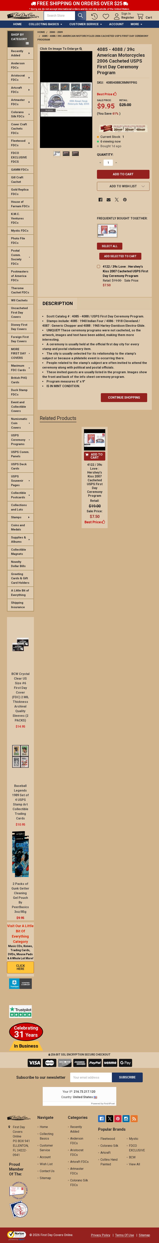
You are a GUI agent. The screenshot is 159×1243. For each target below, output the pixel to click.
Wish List (46, 1164)
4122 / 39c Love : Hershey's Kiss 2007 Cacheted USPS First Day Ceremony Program (125, 271)
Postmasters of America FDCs (19, 276)
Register (127, 17)
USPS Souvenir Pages (17, 481)
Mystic (133, 1139)
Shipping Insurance (18, 605)
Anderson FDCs (18, 66)
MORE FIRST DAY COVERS (18, 353)
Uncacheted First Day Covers (19, 312)
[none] (66, 99)
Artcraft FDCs (16, 90)
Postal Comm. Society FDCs (16, 257)
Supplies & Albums (18, 540)
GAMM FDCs (20, 169)
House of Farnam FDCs (20, 204)
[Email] (108, 199)
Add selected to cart (120, 256)
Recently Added (17, 53)
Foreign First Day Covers (20, 339)
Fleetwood (107, 1139)
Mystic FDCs (19, 230)
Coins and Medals (18, 527)
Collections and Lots (19, 507)
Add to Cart (97, 456)
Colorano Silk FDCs (17, 114)
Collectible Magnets (18, 552)
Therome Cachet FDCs (20, 290)
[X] (116, 199)
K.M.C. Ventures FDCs (17, 218)
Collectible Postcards (18, 495)
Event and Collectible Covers (18, 407)
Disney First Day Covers (19, 327)
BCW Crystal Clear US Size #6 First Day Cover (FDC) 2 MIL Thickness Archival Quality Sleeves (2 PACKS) (20, 697)
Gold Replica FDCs (20, 192)
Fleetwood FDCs (18, 143)
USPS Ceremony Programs (18, 440)
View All (134, 1164)
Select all (110, 246)
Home (17, 24)
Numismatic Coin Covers (19, 423)
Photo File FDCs (18, 241)
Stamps (16, 517)
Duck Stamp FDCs (19, 392)
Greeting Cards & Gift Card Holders (20, 578)
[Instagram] (126, 1118)
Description (57, 303)
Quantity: (105, 154)
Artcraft (105, 1152)
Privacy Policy (100, 1235)
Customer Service (84, 24)
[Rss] (134, 1118)
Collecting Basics (44, 24)
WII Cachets (19, 300)
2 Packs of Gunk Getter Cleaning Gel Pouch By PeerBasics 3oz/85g (20, 898)
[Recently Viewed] (95, 17)
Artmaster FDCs (18, 102)
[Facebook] (100, 199)
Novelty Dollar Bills (18, 564)
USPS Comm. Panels (20, 454)
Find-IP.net (109, 1103)
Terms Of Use (124, 1235)
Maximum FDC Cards (18, 368)
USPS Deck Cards (19, 466)
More (135, 24)
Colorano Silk (109, 1146)
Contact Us (47, 1171)
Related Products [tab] (58, 418)
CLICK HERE (20, 967)
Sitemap (45, 1178)
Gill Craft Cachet (17, 180)
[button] (123, 186)
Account (116, 24)
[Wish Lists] (106, 17)
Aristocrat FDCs (18, 78)
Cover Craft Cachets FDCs (19, 129)
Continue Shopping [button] (124, 397)
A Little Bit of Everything (20, 593)
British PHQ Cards (19, 380)
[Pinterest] (124, 199)
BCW (132, 1157)
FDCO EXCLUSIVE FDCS (19, 157)
